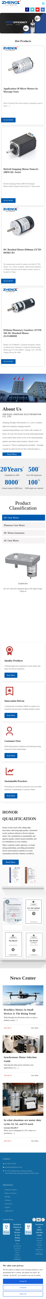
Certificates (8, 1204)
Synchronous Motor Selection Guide (39, 1229)
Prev (34, 1219)
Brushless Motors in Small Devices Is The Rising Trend (17, 1232)
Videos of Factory (11, 1193)
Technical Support (11, 1190)
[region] (23, 1280)
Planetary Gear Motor (14, 525)
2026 (7, 1232)
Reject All (23, 1294)
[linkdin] (43, 10)
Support (7, 1207)
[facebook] (27, 10)
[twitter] (32, 10)
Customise (23, 1287)
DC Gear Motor (11, 517)
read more (12, 454)
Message (7, 1197)
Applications (9, 1211)
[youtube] (38, 10)
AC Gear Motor (11, 540)
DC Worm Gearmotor (14, 533)
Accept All (23, 1281)
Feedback (8, 1200)
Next (43, 1219)
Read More (10, 862)
